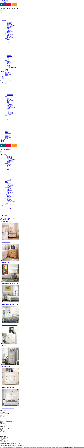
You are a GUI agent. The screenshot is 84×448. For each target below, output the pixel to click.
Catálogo (4, 218)
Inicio (1, 218)
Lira (0, 2)
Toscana (1, 0)
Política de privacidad (4, 445)
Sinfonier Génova (6, 366)
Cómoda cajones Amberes (8, 345)
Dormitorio (9, 218)
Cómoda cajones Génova (8, 387)
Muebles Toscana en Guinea (16, 443)
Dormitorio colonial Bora (8, 408)
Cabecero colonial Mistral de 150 (10, 304)
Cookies (9, 445)
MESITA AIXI (5, 262)
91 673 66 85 (5, 1)
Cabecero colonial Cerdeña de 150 (10, 283)
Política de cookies (68, 447)
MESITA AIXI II (6, 242)
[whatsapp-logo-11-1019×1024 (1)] (1, 11)
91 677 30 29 (5, 0)
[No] (74, 447)
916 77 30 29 (4, 416)
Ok (72, 447)
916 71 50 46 (4, 424)
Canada (1, 1)
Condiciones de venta (20, 445)
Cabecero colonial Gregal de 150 (9, 325)
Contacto (23, 443)
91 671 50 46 (3, 2)
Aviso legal (14, 445)
